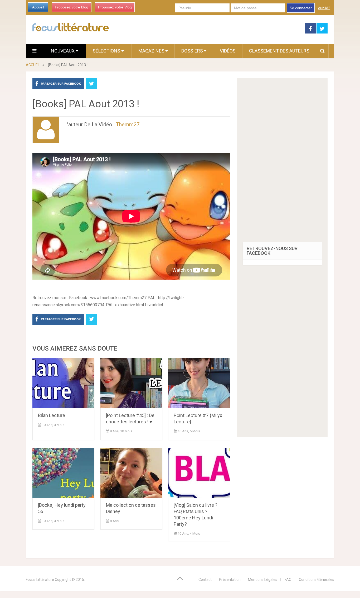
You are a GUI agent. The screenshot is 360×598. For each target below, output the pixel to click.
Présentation (230, 579)
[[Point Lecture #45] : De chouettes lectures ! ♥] (131, 383)
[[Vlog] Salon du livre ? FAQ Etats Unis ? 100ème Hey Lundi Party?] (199, 473)
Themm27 (127, 124)
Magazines (151, 51)
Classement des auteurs (279, 51)
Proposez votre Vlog (115, 7)
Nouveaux (63, 51)
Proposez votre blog (71, 7)
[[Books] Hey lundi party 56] (63, 473)
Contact (205, 579)
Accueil (38, 7)
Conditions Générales (316, 579)
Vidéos (228, 51)
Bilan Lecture (51, 415)
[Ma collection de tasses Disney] (131, 473)
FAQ (288, 579)
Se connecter (301, 8)
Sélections (107, 51)
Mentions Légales (262, 579)
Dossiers (192, 51)
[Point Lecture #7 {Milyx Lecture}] (199, 383)
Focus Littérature (40, 579)
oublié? (324, 8)
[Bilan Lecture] (63, 383)
